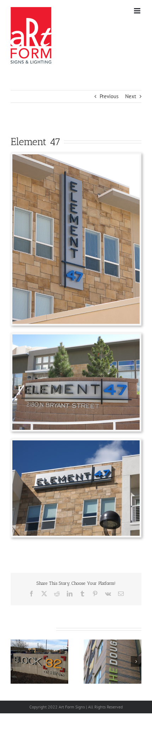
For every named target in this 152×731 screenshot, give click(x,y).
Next (130, 96)
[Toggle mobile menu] (137, 10)
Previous (109, 96)
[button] (16, 661)
